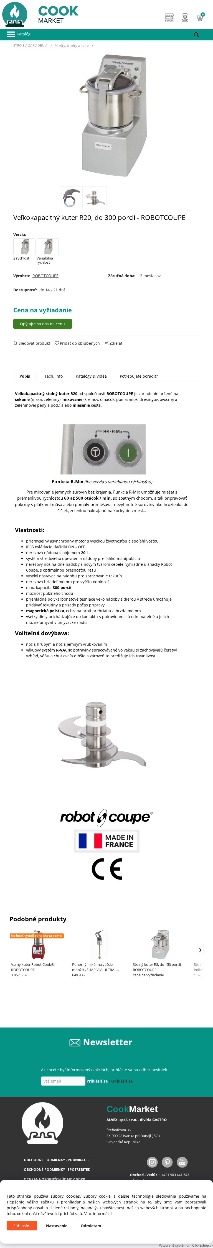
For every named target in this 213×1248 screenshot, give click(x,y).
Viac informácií (98, 1213)
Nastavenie (56, 1225)
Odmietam (91, 1225)
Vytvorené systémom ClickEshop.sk (186, 1245)
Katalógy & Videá (91, 376)
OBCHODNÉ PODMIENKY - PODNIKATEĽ (56, 1160)
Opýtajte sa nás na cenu (42, 323)
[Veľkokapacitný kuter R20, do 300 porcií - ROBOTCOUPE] (106, 116)
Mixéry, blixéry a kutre (72, 45)
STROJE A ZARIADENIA (30, 45)
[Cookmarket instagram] (152, 1161)
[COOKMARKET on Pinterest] (167, 1161)
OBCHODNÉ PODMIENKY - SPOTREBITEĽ (57, 1169)
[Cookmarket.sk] (39, 12)
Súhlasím (22, 1225)
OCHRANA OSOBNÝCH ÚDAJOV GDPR (54, 1179)
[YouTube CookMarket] (182, 1161)
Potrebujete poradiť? (139, 376)
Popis (24, 376)
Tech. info (53, 376)
